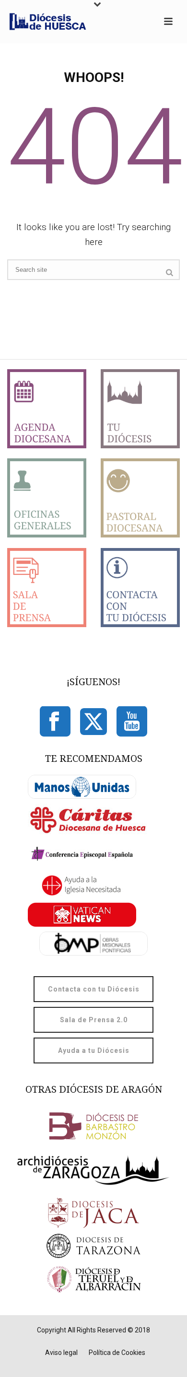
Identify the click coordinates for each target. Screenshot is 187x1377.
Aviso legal (61, 1352)
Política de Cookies (117, 1352)
